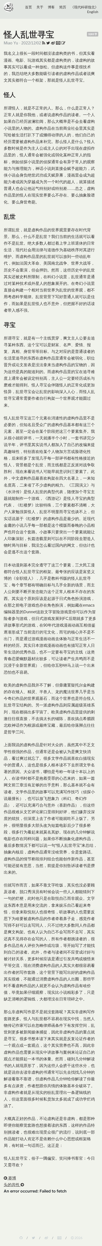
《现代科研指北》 (84, 7)
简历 (62, 7)
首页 (28, 7)
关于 (39, 7)
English (92, 12)
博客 (51, 7)
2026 (78, 1238)
